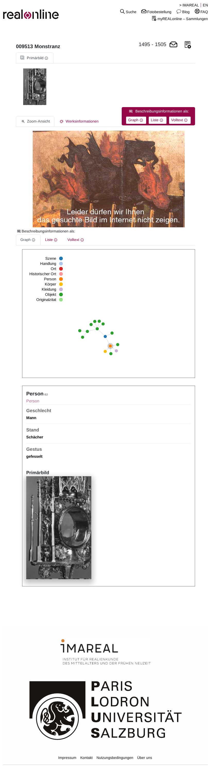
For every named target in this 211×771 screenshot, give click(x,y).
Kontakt (86, 758)
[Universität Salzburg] (105, 710)
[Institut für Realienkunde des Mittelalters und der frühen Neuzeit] (105, 652)
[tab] (35, 58)
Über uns (144, 758)
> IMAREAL (189, 5)
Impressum (67, 758)
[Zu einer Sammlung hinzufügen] (188, 45)
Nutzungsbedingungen (114, 758)
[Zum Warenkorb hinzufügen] (173, 45)
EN (205, 5)
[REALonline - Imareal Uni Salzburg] (35, 11)
